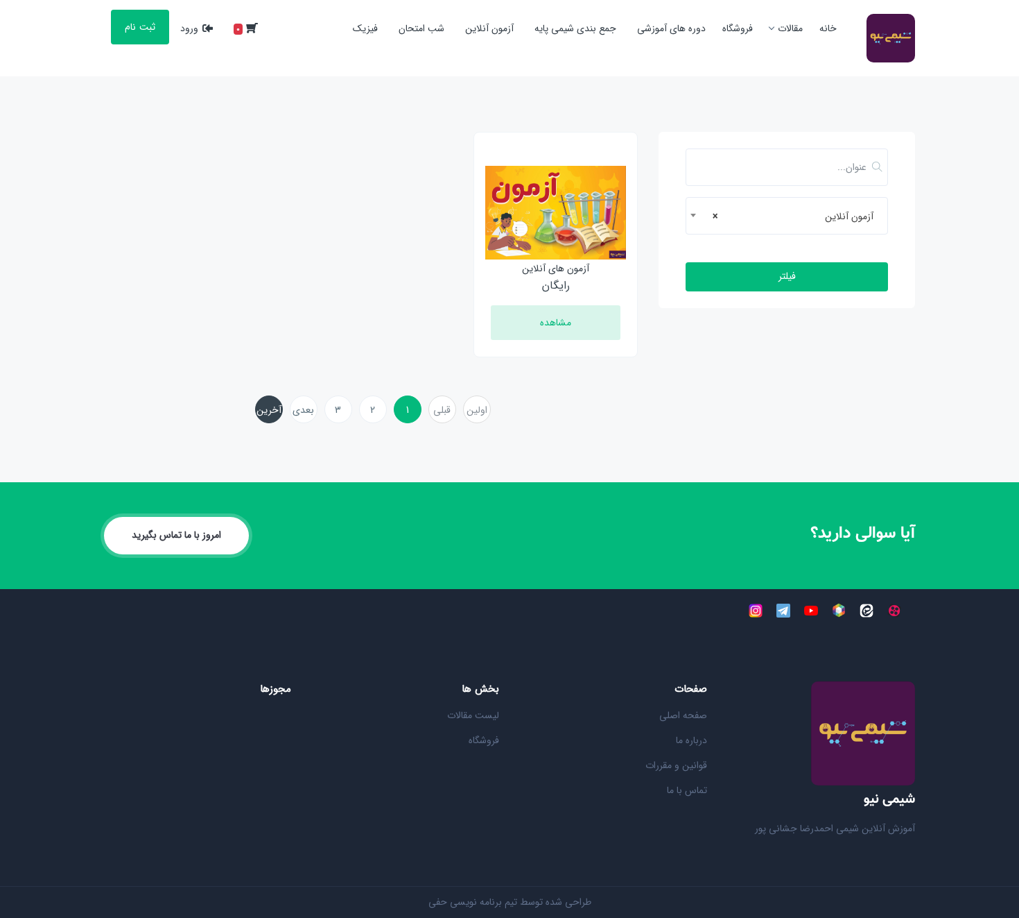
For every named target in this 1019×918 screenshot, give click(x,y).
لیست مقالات (473, 715)
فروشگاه (737, 28)
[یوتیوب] (811, 610)
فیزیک (365, 28)
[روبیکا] (839, 610)
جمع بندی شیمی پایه (575, 28)
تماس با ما (687, 790)
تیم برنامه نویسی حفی (472, 902)
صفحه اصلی (683, 715)
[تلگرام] (783, 610)
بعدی (303, 410)
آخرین (268, 410)
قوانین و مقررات (676, 765)
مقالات (790, 28)
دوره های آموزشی (671, 28)
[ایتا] (866, 610)
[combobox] (787, 216)
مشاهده (555, 322)
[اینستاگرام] (756, 610)
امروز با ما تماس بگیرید (176, 535)
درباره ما (691, 740)
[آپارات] (894, 610)
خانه (828, 28)
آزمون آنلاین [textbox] (793, 216)
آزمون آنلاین (489, 28)
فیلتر (787, 276)
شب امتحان (421, 28)
